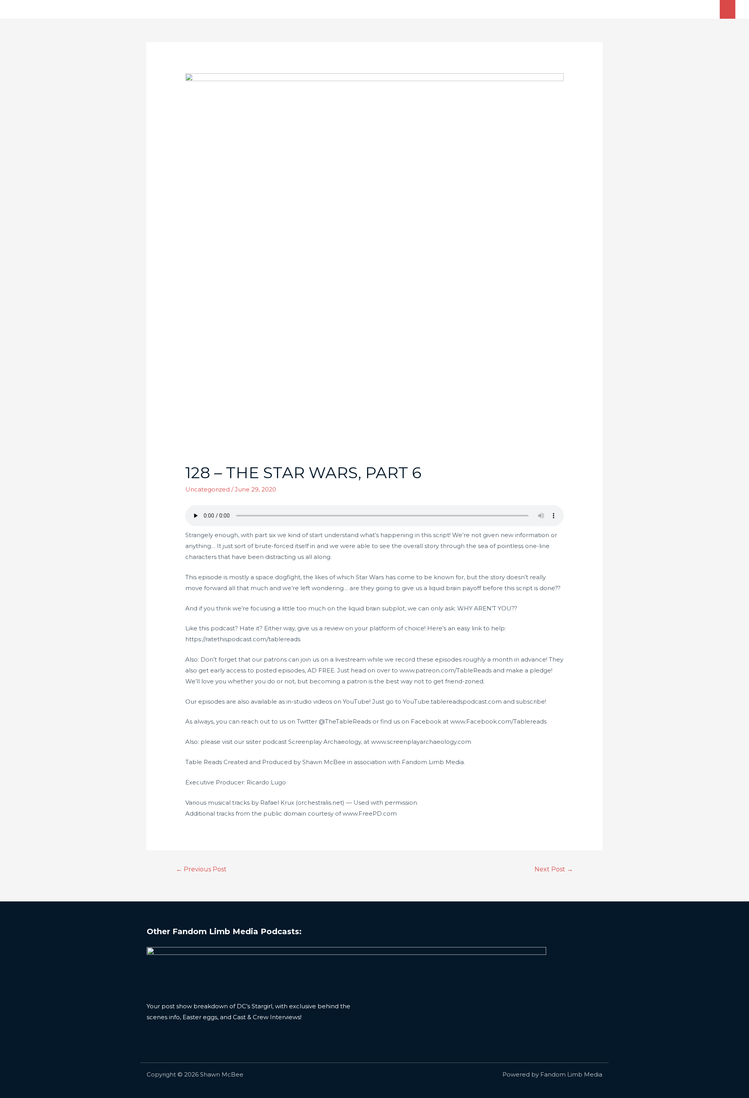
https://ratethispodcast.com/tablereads (242, 639)
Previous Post (201, 869)
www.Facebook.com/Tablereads (498, 721)
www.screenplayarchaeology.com (421, 741)
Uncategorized (207, 489)
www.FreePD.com (370, 813)
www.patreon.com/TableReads (445, 670)
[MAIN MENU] (728, 9)
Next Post (553, 869)
